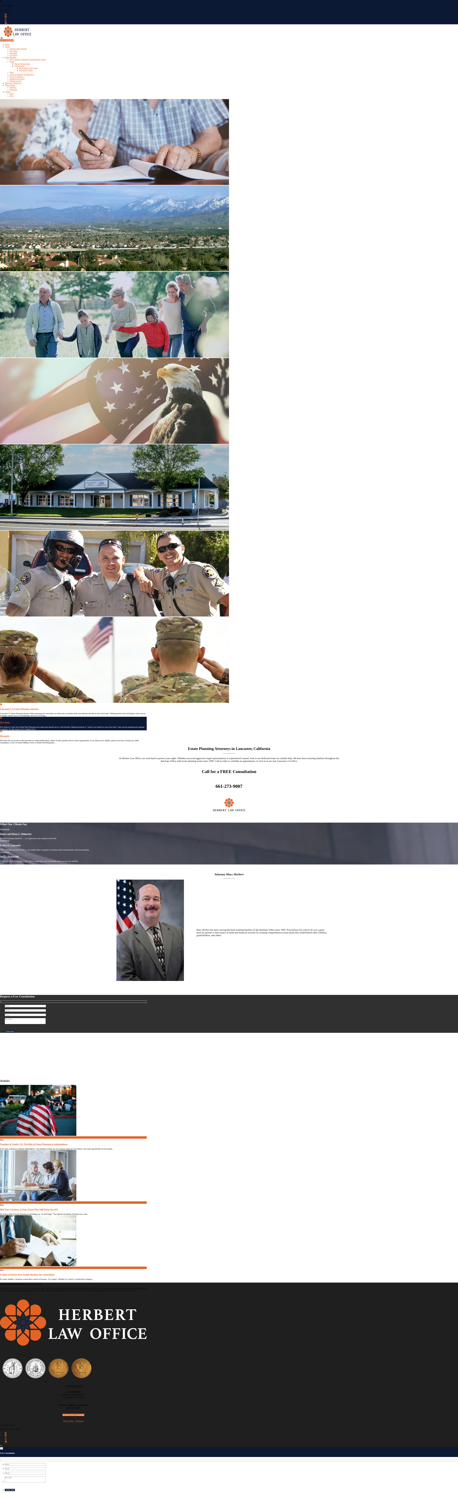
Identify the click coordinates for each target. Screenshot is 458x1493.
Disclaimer (79, 1421)
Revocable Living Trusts (28, 68)
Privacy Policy (68, 1421)
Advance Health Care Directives (22, 75)
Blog (11, 94)
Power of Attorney (16, 77)
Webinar (13, 87)
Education (13, 90)
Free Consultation (6, 40)
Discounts (13, 53)
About (7, 47)
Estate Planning (10, 57)
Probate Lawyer (16, 81)
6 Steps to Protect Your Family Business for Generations (27, 1274)
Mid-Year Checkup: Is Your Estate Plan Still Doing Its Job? (29, 1209)
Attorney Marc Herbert (18, 49)
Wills (11, 72)
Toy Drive (13, 55)
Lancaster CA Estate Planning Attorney (19, 709)
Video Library (10, 85)
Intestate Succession (17, 79)
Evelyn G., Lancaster (10, 845)
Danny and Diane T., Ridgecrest (15, 834)
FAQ (11, 96)
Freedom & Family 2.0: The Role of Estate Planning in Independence (34, 1144)
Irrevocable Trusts (26, 70)
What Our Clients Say (13, 83)
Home (7, 45)
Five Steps (13, 51)
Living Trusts (19, 66)
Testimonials (4, 829)
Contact (8, 92)
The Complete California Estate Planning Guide (28, 60)
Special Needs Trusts (22, 64)
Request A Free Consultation (73, 1415)
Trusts (12, 62)
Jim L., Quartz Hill (9, 856)
